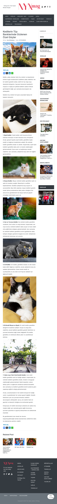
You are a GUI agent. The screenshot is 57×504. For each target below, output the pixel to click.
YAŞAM (32, 18)
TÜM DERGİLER (18, 24)
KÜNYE (5, 495)
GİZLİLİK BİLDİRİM (23, 495)
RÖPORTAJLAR (8, 24)
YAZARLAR (31, 21)
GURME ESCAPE (25, 18)
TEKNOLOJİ (49, 18)
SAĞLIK (37, 16)
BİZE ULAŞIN (51, 496)
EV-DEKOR (31, 16)
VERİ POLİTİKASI (13, 495)
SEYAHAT (15, 21)
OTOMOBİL (7, 21)
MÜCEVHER (20, 469)
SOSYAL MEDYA (23, 21)
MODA (6, 16)
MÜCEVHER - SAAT (21, 16)
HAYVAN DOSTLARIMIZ (48, 477)
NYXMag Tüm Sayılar (21, 479)
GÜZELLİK (13, 16)
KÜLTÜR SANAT (40, 18)
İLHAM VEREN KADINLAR (42, 21)
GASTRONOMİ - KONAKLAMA (12, 18)
